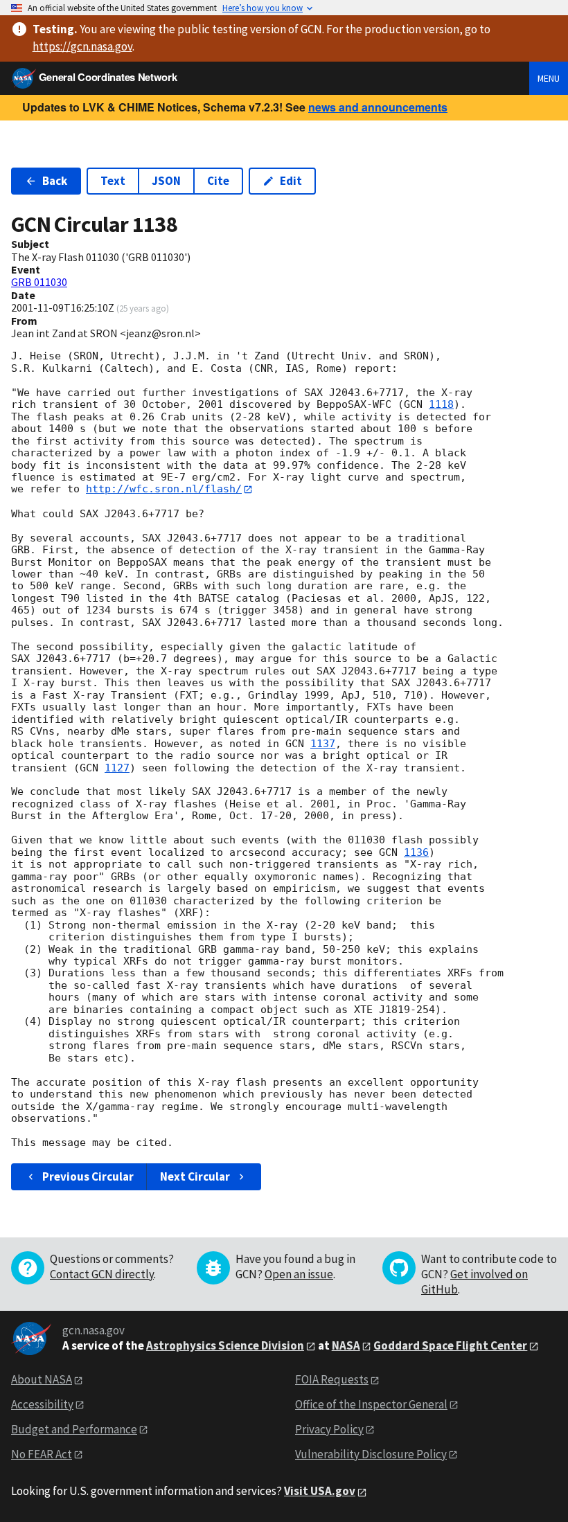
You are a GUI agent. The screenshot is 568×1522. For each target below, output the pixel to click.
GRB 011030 (39, 282)
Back (54, 180)
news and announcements (377, 107)
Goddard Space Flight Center (450, 1345)
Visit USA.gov (319, 1490)
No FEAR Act (41, 1454)
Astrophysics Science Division (225, 1345)
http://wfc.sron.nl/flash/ (164, 489)
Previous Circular (88, 1176)
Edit (291, 180)
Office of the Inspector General (371, 1404)
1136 (416, 852)
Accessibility (42, 1404)
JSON (166, 180)
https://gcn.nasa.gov (82, 46)
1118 (441, 404)
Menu (549, 78)
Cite (218, 180)
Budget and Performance (74, 1429)
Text (112, 180)
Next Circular (195, 1176)
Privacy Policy (329, 1429)
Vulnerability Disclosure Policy (371, 1454)
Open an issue (299, 1274)
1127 (117, 768)
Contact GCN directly (102, 1274)
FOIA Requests (332, 1379)
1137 (322, 743)
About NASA (41, 1379)
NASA (346, 1345)
